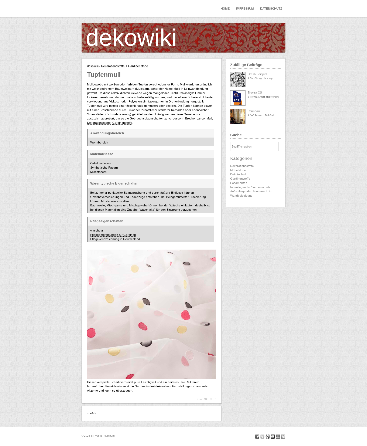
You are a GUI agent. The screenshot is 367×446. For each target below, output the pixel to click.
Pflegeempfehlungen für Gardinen (113, 234)
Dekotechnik (238, 174)
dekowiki (131, 37)
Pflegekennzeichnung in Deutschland (115, 239)
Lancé (200, 118)
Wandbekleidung (241, 195)
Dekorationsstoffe (113, 66)
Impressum (245, 8)
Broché (190, 118)
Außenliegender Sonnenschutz (251, 191)
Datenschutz (271, 8)
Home (225, 8)
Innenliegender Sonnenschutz (250, 187)
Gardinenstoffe (138, 66)
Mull (209, 118)
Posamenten (238, 183)
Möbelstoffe (238, 170)
